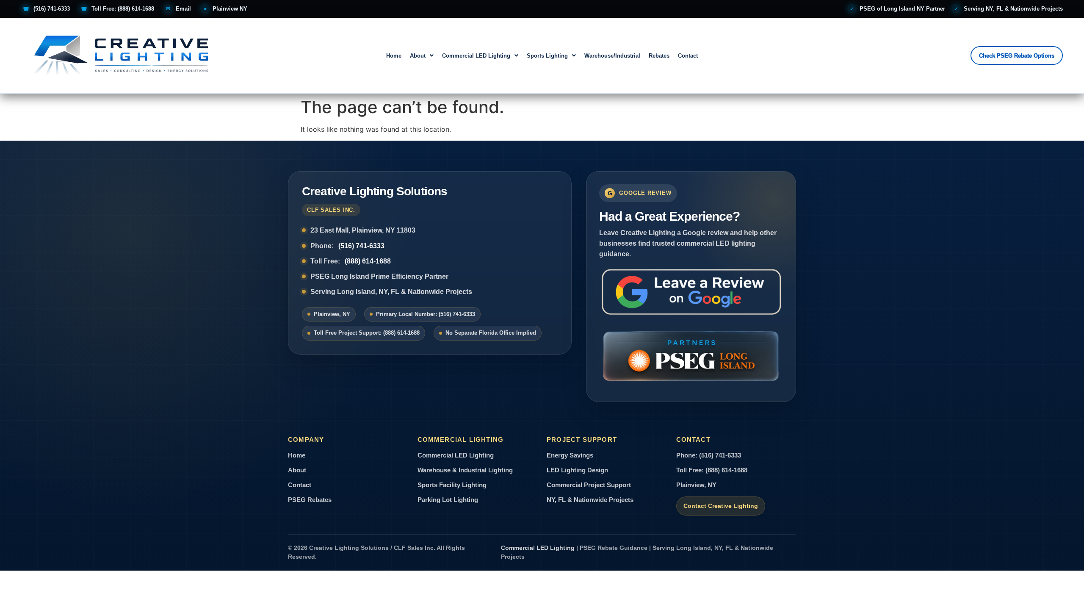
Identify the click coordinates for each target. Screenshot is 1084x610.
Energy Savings (570, 455)
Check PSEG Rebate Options (1016, 56)
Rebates (659, 56)
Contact (688, 56)
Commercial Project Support (589, 485)
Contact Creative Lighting (720, 506)
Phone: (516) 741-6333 (708, 455)
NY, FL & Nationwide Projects (590, 499)
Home (393, 56)
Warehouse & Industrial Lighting (465, 470)
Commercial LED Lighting (476, 56)
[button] (422, 56)
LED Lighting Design (577, 470)
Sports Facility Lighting (452, 485)
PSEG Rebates (310, 499)
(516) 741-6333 (361, 246)
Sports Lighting (547, 56)
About (418, 56)
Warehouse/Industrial (612, 56)
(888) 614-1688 (368, 261)
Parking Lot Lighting (448, 499)
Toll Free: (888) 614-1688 (711, 470)
